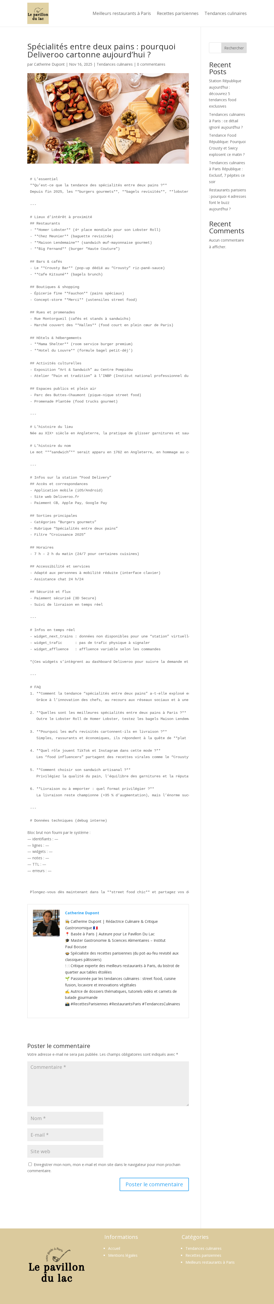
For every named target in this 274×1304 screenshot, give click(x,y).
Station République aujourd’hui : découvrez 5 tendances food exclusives (225, 93)
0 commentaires (151, 64)
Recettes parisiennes (178, 13)
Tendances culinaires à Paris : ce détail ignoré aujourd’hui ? (227, 121)
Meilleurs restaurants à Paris (122, 13)
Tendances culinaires (225, 13)
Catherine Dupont (49, 64)
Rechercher (234, 47)
